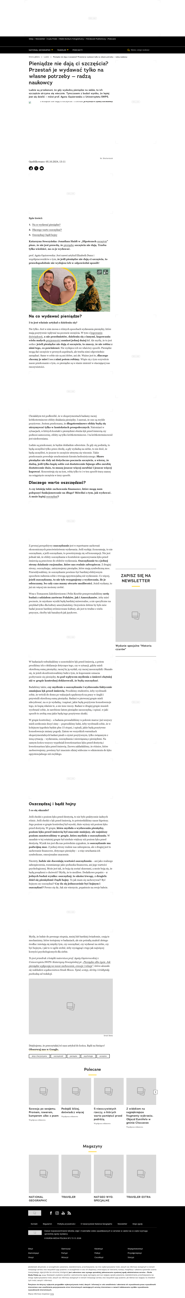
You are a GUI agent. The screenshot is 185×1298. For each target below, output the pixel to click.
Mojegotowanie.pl (135, 1249)
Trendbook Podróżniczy (96, 39)
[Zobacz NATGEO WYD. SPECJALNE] (109, 1174)
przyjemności (53, 340)
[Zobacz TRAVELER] (76, 1174)
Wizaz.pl (64, 1257)
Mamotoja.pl (33, 1253)
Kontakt (34, 1224)
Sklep (31, 39)
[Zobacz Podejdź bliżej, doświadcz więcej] (76, 1091)
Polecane (112, 39)
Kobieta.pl (99, 1249)
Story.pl (131, 1257)
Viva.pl (31, 1257)
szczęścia (102, 241)
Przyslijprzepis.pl (135, 1253)
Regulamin (47, 1224)
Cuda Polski (52, 39)
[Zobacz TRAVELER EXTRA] (141, 1174)
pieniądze (69, 245)
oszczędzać (52, 496)
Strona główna (34, 57)
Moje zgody (138, 1224)
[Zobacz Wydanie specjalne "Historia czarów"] (136, 615)
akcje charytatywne (39, 1056)
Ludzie (46, 57)
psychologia (88, 1056)
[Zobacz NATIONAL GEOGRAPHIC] (44, 1174)
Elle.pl (30, 1249)
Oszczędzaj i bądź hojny (44, 234)
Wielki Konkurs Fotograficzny (71, 39)
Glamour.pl (65, 1249)
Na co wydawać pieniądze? (46, 224)
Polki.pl (97, 1253)
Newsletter (40, 39)
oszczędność (58, 1056)
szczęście (103, 1056)
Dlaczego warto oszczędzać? (47, 229)
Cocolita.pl (99, 1257)
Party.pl (64, 1253)
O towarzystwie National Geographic (96, 1224)
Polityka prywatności (66, 1224)
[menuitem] (41, 50)
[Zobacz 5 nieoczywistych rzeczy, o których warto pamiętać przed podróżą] (109, 1091)
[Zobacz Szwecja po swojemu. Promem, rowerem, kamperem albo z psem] (44, 1091)
